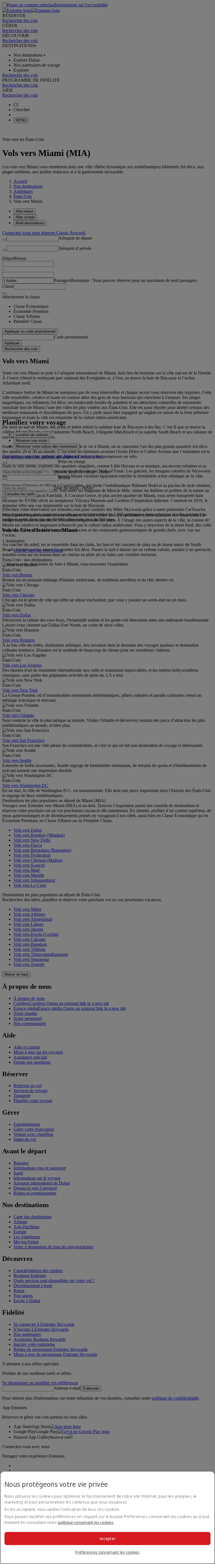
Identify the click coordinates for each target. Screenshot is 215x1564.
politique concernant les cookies (85, 1522)
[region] (107, 1517)
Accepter (107, 1538)
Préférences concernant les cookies (107, 1552)
